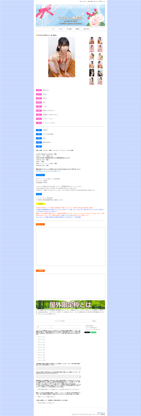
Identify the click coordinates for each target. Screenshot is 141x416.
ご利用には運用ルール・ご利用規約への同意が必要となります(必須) (52, 400)
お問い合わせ (86, 29)
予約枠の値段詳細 (89, 325)
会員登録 (91, 1)
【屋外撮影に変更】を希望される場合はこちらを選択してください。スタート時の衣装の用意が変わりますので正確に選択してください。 (58, 364)
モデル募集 (69, 29)
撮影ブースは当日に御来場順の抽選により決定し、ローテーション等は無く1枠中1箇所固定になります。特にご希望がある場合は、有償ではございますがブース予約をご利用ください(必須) (58, 393)
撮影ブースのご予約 (67, 215)
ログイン (97, 1)
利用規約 (77, 29)
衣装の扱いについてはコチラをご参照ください (48, 171)
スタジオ (61, 29)
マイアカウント (84, 1)
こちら (45, 313)
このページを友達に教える (91, 327)
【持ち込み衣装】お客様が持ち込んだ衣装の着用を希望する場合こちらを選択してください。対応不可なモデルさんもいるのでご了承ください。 (58, 372)
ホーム (53, 29)
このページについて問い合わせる (92, 329)
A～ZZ (51, 156)
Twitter (44, 94)
